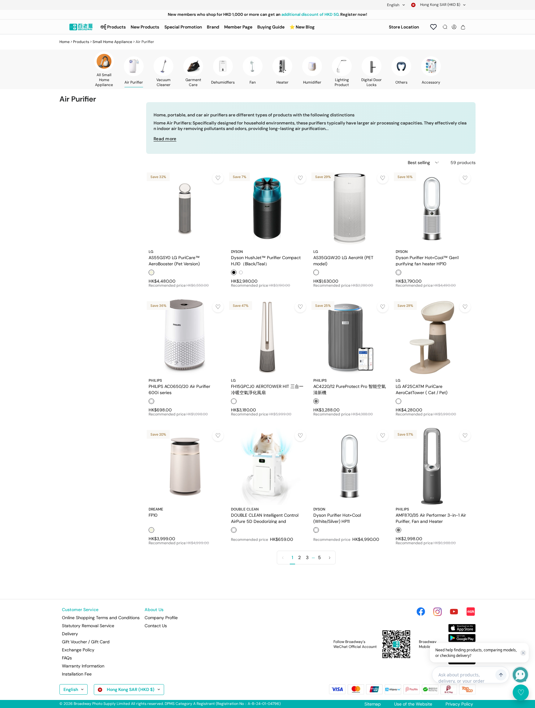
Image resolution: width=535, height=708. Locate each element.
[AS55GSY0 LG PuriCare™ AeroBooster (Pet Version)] (185, 208)
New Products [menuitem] (145, 27)
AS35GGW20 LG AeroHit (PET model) (343, 260)
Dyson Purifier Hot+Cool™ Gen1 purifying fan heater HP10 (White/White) (427, 260)
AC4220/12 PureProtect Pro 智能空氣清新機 (349, 389)
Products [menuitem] (116, 27)
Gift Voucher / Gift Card (86, 642)
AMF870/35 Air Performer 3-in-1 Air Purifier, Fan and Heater (431, 517)
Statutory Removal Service (88, 625)
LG (151, 252)
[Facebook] (421, 612)
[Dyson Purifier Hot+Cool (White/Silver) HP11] (349, 466)
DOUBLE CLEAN (245, 509)
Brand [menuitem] (213, 27)
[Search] (445, 26)
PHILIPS (155, 380)
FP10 (153, 515)
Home (64, 41)
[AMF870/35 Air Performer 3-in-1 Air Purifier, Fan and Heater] (432, 466)
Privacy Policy (459, 704)
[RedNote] (471, 612)
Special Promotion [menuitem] (183, 27)
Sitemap (372, 704)
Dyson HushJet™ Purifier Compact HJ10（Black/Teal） (266, 260)
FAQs (67, 658)
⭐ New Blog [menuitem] (302, 27)
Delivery (70, 633)
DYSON (237, 252)
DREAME (156, 509)
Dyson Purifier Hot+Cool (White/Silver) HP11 (337, 517)
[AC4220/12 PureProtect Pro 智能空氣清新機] (349, 337)
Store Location (404, 27)
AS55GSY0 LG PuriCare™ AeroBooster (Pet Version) (174, 260)
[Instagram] (437, 612)
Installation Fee (77, 674)
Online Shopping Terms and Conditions (101, 617)
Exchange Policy (78, 650)
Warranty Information (83, 666)
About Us (154, 609)
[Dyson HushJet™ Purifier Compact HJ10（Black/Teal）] (267, 208)
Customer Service (80, 609)
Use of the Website (413, 704)
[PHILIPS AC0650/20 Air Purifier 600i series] (185, 337)
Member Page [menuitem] (238, 27)
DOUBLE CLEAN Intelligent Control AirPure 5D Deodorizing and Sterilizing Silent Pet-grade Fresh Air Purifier (266, 517)
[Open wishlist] (433, 27)
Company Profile (161, 617)
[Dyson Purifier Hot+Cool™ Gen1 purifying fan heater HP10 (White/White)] (432, 208)
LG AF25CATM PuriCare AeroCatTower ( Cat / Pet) (421, 389)
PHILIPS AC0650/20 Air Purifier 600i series (179, 389)
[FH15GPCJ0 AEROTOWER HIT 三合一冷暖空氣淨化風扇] (267, 337)
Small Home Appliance (112, 41)
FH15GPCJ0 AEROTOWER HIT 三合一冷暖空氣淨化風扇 (267, 389)
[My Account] (454, 26)
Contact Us (156, 625)
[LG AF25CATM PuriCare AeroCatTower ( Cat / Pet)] (432, 337)
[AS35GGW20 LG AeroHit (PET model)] (349, 208)
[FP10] (185, 466)
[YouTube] (454, 612)
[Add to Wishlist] (218, 178)
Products (81, 41)
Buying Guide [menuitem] (271, 27)
